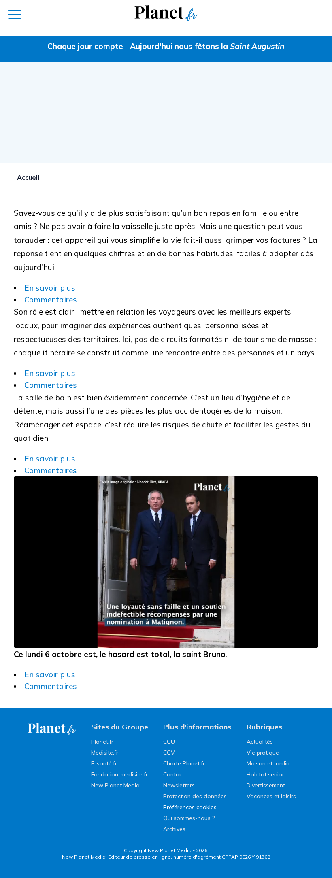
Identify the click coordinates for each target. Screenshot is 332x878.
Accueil (28, 177)
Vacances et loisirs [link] (271, 796)
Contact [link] (173, 774)
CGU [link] (169, 741)
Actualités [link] (260, 741)
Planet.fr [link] (102, 741)
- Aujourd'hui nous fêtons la (205, 46)
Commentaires (50, 299)
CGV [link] (169, 752)
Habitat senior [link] (265, 774)
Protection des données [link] (195, 796)
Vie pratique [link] (263, 752)
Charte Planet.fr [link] (184, 763)
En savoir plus (49, 288)
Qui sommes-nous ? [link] (189, 818)
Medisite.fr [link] (104, 752)
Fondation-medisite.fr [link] (119, 774)
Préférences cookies (190, 807)
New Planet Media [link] (115, 785)
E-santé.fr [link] (104, 763)
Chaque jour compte (85, 46)
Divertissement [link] (266, 785)
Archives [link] (174, 829)
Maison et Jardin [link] (268, 763)
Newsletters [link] (179, 785)
